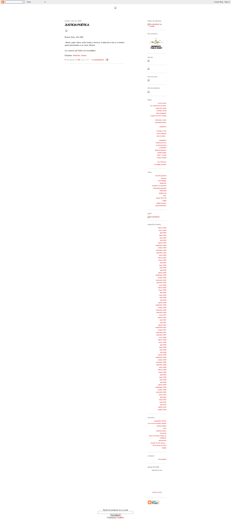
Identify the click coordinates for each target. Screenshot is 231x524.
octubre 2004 (162, 248)
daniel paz (163, 183)
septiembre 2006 (160, 305)
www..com (157, 470)
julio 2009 (163, 382)
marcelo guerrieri (160, 175)
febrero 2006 (162, 287)
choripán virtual (161, 110)
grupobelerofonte (160, 122)
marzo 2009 (162, 372)
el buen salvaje (161, 157)
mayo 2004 (162, 235)
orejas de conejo (161, 108)
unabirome (162, 126)
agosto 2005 (162, 272)
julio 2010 (163, 404)
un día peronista (161, 145)
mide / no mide (161, 155)
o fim (164, 428)
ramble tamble (161, 152)
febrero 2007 (162, 317)
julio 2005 (163, 270)
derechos (76, 55)
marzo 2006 (162, 290)
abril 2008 (163, 345)
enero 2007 (162, 315)
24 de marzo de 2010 (159, 445)
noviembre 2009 (161, 392)
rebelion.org (162, 193)
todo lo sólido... (161, 136)
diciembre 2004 (161, 253)
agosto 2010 (162, 407)
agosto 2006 (162, 302)
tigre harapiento (161, 113)
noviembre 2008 (161, 362)
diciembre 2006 (161, 312)
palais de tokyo (161, 203)
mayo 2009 (162, 377)
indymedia (163, 190)
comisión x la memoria (159, 185)
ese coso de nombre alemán (157, 423)
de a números (161, 162)
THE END (163, 433)
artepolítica (162, 140)
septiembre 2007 (160, 327)
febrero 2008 (162, 340)
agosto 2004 (162, 243)
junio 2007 (163, 320)
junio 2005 (163, 267)
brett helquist (162, 181)
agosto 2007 (162, 325)
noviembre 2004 (161, 250)
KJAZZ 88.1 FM (161, 198)
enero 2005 (162, 255)
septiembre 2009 (160, 387)
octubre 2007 (162, 330)
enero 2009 (162, 367)
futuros (84, 55)
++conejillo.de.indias (159, 164)
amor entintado (161, 133)
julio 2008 (163, 352)
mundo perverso (161, 142)
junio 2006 (163, 297)
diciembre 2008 (161, 365)
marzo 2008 (162, 342)
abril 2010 (163, 397)
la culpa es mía (161, 131)
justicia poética (161, 426)
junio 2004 (163, 238)
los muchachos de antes (158, 106)
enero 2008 (162, 337)
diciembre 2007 (161, 335)
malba (164, 200)
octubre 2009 (162, 390)
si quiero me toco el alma (158, 116)
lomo (164, 195)
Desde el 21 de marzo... (158, 443)
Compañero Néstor (160, 421)
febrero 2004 (162, 228)
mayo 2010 (162, 399)
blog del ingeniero (160, 150)
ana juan (163, 178)
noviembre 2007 (161, 332)
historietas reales (160, 120)
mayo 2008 (162, 347)
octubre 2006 (162, 307)
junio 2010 (163, 402)
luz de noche (162, 103)
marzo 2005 (162, 260)
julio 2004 (163, 240)
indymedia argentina (159, 188)
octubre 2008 (162, 360)
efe (79, 60)
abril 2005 (163, 262)
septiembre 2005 (160, 275)
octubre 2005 (162, 277)
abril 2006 (163, 292)
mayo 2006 (162, 295)
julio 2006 (163, 300)
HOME (164, 448)
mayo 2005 (162, 265)
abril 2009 (163, 375)
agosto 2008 (162, 355)
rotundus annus (161, 431)
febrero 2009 (162, 370)
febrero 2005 (162, 258)
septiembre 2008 (160, 357)
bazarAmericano (161, 205)
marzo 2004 (162, 230)
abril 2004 (163, 233)
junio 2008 (163, 350)
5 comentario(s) (98, 60)
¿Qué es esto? (157, 492)
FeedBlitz (120, 518)
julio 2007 (163, 322)
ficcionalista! (162, 459)
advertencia (162, 440)
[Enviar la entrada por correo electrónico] (106, 60)
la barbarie (162, 147)
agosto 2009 (162, 384)
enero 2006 (162, 285)
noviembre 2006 (161, 310)
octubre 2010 (162, 409)
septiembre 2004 (160, 245)
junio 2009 (163, 380)
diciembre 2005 (161, 282)
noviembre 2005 (161, 280)
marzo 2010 (162, 394)
